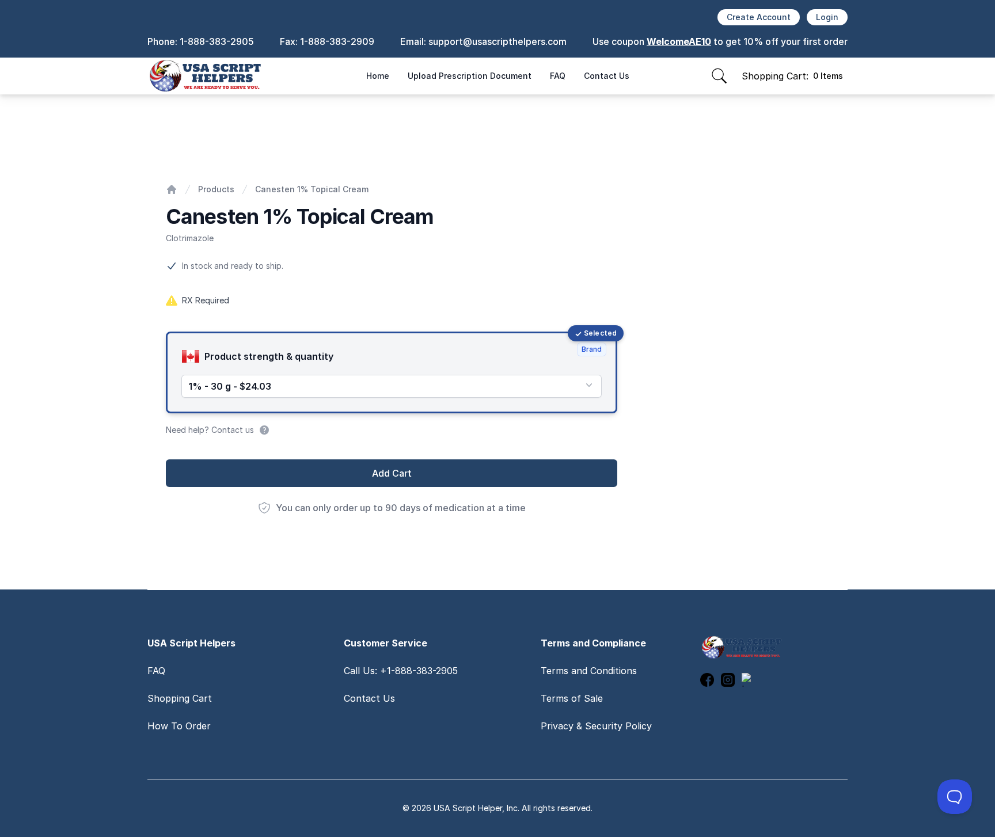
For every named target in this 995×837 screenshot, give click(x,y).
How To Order (179, 726)
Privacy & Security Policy (596, 726)
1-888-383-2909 (337, 41)
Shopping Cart (179, 698)
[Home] (171, 189)
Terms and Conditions (589, 670)
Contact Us (606, 76)
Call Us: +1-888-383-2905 (401, 670)
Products (216, 189)
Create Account (759, 17)
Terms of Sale (572, 698)
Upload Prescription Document (469, 76)
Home (377, 76)
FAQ (557, 76)
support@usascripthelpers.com (497, 41)
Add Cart (392, 473)
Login (827, 17)
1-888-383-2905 (217, 41)
